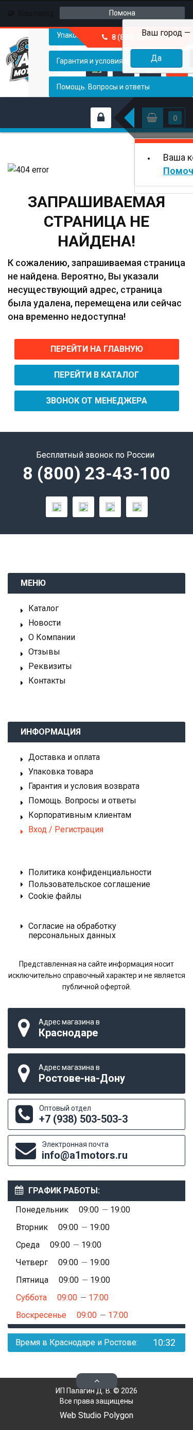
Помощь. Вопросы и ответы (103, 87)
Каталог (43, 608)
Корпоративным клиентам (79, 815)
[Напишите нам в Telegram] (83, 506)
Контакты (47, 681)
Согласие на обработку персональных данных (72, 931)
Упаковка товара (60, 771)
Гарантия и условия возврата (83, 786)
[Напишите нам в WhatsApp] (110, 506)
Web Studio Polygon (96, 1415)
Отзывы (44, 652)
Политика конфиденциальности (89, 872)
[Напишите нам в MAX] (56, 506)
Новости (44, 623)
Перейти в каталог (96, 375)
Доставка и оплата (64, 757)
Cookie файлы (55, 896)
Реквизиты (50, 666)
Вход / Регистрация (65, 829)
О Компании (51, 637)
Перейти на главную (96, 349)
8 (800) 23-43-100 (96, 473)
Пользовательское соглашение (89, 884)
